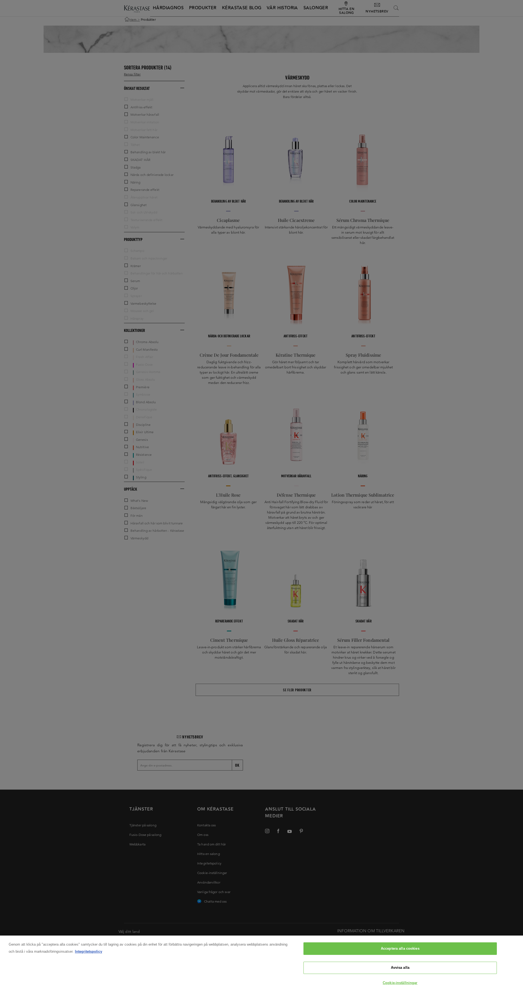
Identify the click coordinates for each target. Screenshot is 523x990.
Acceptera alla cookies (400, 948)
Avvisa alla (400, 968)
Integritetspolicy (88, 951)
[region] (261, 963)
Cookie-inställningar (400, 982)
